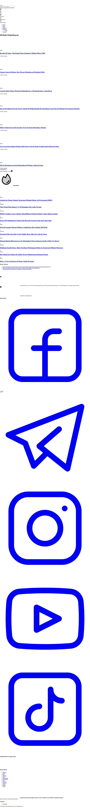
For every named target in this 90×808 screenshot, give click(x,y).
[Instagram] (45, 573)
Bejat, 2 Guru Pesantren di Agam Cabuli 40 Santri (17, 261)
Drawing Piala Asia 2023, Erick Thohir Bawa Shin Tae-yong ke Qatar (23, 234)
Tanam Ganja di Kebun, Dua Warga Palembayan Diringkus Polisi (22, 72)
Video (4, 786)
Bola (4, 774)
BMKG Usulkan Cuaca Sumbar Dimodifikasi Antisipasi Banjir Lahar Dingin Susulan (29, 214)
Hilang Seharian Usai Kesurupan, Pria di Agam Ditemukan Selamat (23, 127)
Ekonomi (4, 775)
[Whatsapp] (2, 392)
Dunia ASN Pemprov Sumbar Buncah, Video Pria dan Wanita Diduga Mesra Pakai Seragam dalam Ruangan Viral (26, 266)
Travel (4, 784)
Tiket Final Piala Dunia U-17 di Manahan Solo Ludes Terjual (20, 207)
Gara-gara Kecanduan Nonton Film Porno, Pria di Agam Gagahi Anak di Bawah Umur (29, 146)
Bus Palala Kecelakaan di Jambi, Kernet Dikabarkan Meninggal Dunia (24, 254)
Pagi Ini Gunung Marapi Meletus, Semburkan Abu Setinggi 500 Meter (24, 227)
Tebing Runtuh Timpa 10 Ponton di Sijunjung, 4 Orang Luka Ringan (17, 269)
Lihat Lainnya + (3, 169)
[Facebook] (45, 390)
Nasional (4, 781)
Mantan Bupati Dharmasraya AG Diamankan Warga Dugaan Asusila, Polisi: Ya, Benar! (29, 241)
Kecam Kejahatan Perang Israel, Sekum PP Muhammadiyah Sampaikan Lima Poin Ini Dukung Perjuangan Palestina (40, 109)
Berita (4, 773)
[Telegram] (45, 482)
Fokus (4, 777)
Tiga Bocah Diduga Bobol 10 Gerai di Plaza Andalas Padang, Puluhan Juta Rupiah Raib (21, 268)
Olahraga (4, 782)
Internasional (5, 779)
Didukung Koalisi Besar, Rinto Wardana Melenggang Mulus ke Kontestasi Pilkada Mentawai (31, 248)
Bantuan (4, 772)
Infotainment (5, 778)
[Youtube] (45, 663)
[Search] (1, 6)
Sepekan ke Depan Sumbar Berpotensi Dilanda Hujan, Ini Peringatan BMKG (26, 200)
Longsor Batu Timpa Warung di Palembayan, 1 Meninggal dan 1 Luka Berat (26, 91)
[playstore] (7, 767)
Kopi (4, 780)
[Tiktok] (45, 753)
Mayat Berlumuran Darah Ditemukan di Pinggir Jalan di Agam (21, 165)
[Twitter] (0, 392)
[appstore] (6, 762)
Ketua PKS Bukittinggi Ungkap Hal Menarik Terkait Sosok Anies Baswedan (26, 220)
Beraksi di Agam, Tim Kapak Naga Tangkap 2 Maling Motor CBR (22, 53)
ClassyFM (5, 804)
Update (4, 785)
